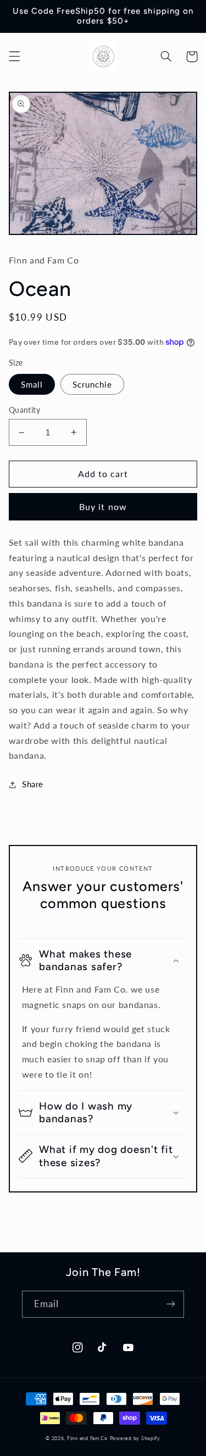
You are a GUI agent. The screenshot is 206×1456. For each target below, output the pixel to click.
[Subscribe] (170, 1304)
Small (32, 384)
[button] (14, 56)
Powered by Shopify (135, 1438)
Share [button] (32, 784)
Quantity (24, 410)
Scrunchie (92, 384)
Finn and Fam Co (87, 1438)
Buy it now (103, 506)
